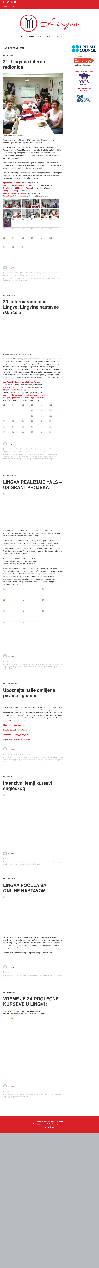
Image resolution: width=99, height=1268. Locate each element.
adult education (10, 454)
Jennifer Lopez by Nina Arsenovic (16, 730)
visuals (5, 762)
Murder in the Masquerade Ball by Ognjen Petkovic (24, 395)
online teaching (53, 975)
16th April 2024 (8, 55)
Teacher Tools (7, 275)
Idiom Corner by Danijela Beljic (15, 390)
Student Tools (27, 754)
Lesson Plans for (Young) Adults (15, 273)
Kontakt (67, 37)
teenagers (50, 459)
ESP (21, 664)
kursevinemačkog (22, 1094)
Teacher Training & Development (23, 275)
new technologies (22, 280)
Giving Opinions (9, 190)
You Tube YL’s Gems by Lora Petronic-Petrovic (22, 382)
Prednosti (41, 37)
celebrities (8, 757)
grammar (32, 454)
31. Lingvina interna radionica (24, 64)
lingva (12, 268)
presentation (42, 459)
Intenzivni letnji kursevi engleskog (27, 785)
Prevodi (59, 37)
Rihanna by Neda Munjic (13, 725)
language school (14, 278)
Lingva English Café (8, 7)
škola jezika (36, 864)
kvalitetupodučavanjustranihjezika (39, 1094)
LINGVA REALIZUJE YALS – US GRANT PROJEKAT (32, 484)
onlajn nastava (42, 975)
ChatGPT (21, 454)
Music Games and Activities (14, 193)
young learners (23, 461)
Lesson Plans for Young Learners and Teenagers (41, 273)
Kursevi (23, 37)
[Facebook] (4, 2)
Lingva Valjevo (34, 456)
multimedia (12, 280)
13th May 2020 (8, 776)
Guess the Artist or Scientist (14, 196)
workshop (14, 461)
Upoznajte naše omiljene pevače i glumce (29, 692)
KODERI (31, 37)
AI (16, 454)
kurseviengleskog (10, 1094)
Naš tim (49, 37)
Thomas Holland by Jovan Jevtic (16, 735)
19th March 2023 (9, 295)
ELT (6, 278)
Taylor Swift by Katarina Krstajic (16, 739)
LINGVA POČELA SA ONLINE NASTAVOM (24, 888)
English (75, 37)
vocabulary (6, 461)
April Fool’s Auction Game (13, 183)
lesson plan (40, 278)
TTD (30, 280)
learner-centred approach (28, 278)
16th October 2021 (10, 476)
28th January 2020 (9, 992)
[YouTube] (11, 2)
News (14, 451)
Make (39, 1124)
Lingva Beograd (50, 278)
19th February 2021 (10, 684)
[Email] (15, 2)
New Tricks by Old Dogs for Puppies (17, 188)
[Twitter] (8, 2)
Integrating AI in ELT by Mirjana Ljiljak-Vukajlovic (23, 398)
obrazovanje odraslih (30, 459)
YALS (10, 669)
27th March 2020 (9, 879)
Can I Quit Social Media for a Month (18, 185)
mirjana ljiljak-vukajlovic (47, 456)
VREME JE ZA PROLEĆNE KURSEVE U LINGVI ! (31, 1001)
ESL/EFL (15, 757)
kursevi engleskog (14, 862)
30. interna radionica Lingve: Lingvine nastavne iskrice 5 (31, 306)
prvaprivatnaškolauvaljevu (21, 1097)
